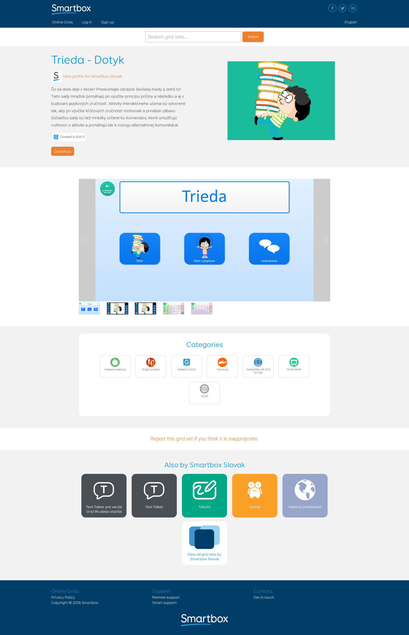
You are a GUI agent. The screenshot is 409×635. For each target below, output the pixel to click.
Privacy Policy (63, 597)
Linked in (353, 8)
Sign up (107, 22)
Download (62, 151)
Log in (87, 22)
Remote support (166, 597)
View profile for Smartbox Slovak (92, 76)
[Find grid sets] (193, 37)
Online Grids (62, 22)
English (351, 22)
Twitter (342, 8)
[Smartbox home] (71, 7)
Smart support (164, 603)
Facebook (332, 8)
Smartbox (90, 603)
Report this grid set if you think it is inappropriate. (204, 439)
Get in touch (263, 597)
